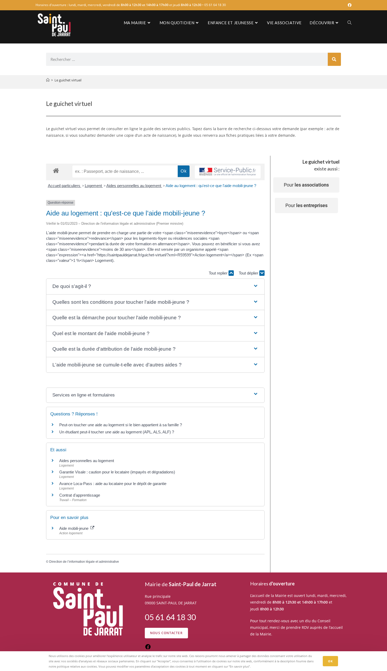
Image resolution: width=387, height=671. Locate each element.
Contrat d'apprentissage (79, 495)
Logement (94, 185)
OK (330, 661)
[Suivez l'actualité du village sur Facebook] (148, 648)
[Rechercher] (334, 59)
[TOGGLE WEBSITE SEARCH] (349, 22)
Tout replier (219, 273)
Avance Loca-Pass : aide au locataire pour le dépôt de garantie (112, 483)
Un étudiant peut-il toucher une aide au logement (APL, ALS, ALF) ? (116, 432)
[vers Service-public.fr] (228, 171)
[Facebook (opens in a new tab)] (348, 5)
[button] (155, 286)
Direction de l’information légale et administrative (84, 562)
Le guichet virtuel (67, 80)
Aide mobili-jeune (74, 528)
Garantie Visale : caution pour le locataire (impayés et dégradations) (117, 472)
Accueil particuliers (64, 185)
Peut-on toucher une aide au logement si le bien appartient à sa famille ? (120, 425)
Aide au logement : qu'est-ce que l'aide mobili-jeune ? (211, 185)
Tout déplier (249, 273)
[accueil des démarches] (56, 170)
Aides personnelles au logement (134, 185)
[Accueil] (47, 80)
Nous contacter (166, 633)
